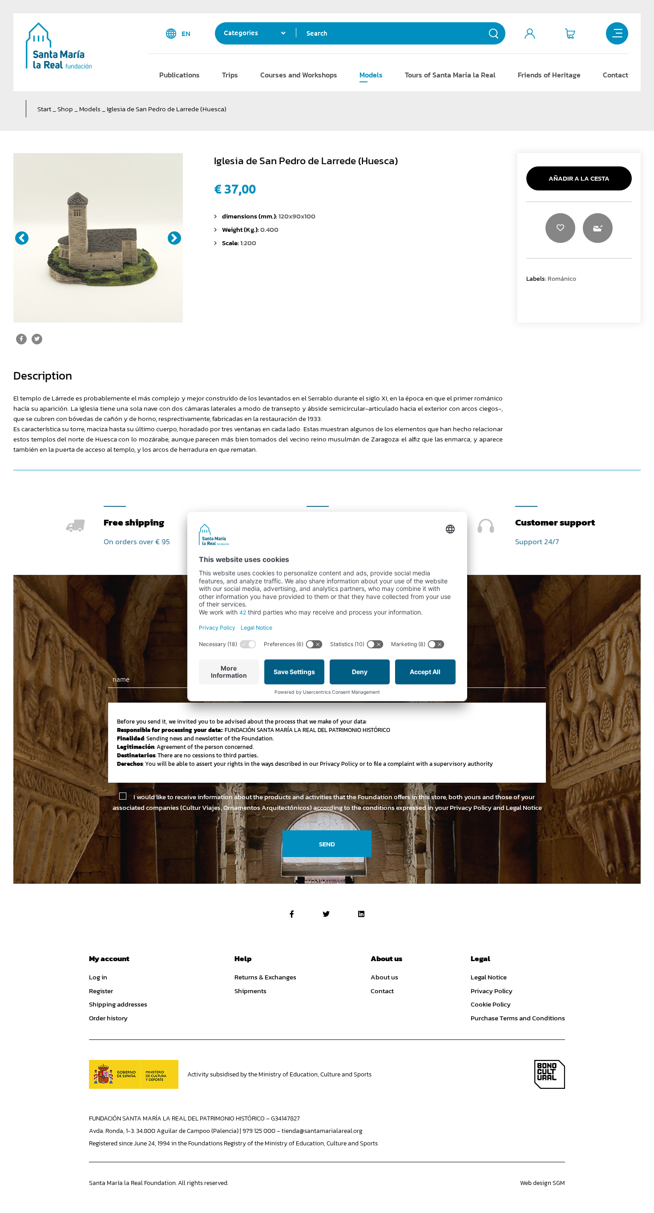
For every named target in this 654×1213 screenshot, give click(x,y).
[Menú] (617, 33)
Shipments (250, 991)
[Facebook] (292, 914)
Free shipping (134, 522)
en (186, 33)
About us (384, 977)
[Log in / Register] (530, 33)
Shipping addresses (118, 1004)
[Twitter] (326, 914)
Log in (98, 977)
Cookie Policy (491, 1004)
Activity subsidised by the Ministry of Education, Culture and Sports (279, 1074)
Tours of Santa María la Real (450, 74)
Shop (65, 108)
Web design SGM (542, 1183)
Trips (230, 74)
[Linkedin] (361, 914)
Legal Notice (489, 977)
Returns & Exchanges (265, 977)
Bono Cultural (549, 1074)
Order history (108, 1018)
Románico (562, 278)
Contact (615, 74)
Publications (179, 74)
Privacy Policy (492, 991)
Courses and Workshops (298, 74)
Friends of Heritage (549, 74)
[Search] (494, 33)
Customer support (555, 522)
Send (327, 844)
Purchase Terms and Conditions (518, 1018)
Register (101, 991)
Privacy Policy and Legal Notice (496, 807)
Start (44, 108)
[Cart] (570, 33)
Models (371, 74)
